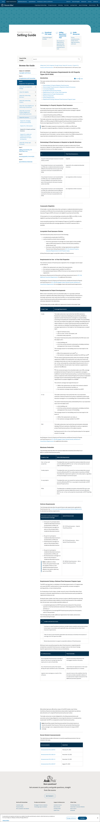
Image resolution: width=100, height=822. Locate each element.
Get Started (49, 796)
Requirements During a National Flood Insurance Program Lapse (59, 99)
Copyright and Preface (25, 73)
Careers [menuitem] (89, 1)
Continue (82, 818)
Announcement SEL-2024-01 (48, 749)
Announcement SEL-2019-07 (48, 764)
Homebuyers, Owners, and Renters (45, 1)
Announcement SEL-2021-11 (48, 759)
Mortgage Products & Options (40, 805)
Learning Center (57, 808)
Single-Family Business (11, 1)
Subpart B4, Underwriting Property (24, 101)
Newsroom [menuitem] (83, 1)
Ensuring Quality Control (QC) (26, 155)
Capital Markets (32, 1)
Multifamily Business (22, 1)
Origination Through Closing (26, 82)
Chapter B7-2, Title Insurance (26, 126)
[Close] (97, 818)
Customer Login (19, 805)
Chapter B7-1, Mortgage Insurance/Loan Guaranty (25, 121)
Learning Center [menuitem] (73, 5)
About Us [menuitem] (68, 1)
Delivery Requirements (48, 97)
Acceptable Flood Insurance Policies (52, 90)
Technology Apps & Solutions (40, 806)
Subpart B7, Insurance (24, 117)
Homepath (72, 810)
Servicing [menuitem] (66, 5)
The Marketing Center (75, 805)
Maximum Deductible (48, 96)
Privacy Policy (6, 820)
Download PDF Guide (48, 33)
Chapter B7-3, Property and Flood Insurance (27, 130)
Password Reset (19, 806)
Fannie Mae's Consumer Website (77, 806)
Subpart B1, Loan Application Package (25, 87)
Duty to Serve (73, 808)
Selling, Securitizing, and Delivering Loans (25, 149)
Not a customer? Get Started (22, 808)
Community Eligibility (48, 89)
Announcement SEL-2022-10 (48, 754)
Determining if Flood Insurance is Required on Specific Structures (59, 87)
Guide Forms (56, 810)
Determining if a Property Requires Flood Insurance (56, 85)
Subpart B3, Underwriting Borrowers (24, 96)
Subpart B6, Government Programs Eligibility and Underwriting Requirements (25, 112)
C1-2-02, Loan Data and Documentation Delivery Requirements (66, 509)
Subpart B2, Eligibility (24, 92)
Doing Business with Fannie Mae (27, 77)
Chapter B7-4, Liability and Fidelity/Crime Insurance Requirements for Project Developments (25, 137)
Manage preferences (71, 818)
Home (3, 1)
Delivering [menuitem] (60, 5)
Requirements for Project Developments (53, 94)
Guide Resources (76, 33)
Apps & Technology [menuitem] (83, 5)
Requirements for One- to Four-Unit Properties (55, 92)
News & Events (57, 806)
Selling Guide (26, 35)
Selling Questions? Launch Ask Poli (62, 34)
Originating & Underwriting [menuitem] (40, 5)
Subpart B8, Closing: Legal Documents (25, 143)
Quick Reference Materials (25, 160)
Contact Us (95, 1)
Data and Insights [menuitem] (76, 1)
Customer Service (58, 805)
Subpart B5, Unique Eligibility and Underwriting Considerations (26, 106)
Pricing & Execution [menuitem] (52, 5)
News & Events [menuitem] (92, 5)
